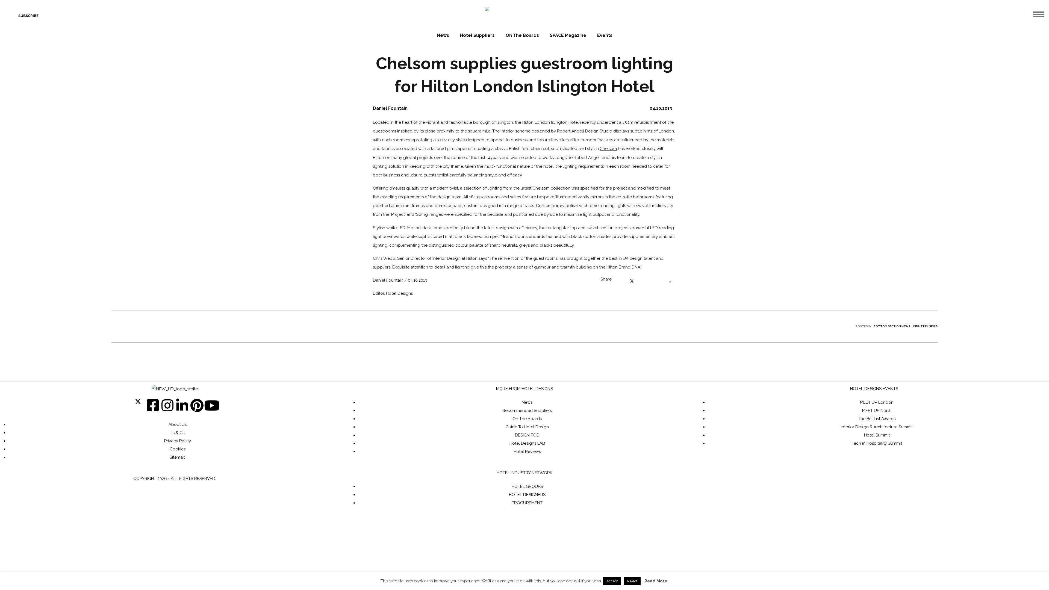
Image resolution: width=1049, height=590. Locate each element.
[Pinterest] (197, 405)
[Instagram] (167, 405)
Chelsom (608, 148)
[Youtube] (212, 405)
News (443, 35)
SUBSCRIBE (28, 16)
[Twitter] (138, 405)
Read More (655, 581)
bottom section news (892, 326)
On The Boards (522, 35)
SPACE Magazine (568, 35)
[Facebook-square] (153, 405)
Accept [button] (612, 581)
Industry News (925, 326)
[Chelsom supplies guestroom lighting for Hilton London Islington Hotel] (621, 282)
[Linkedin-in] (182, 405)
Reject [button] (632, 581)
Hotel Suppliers (477, 35)
